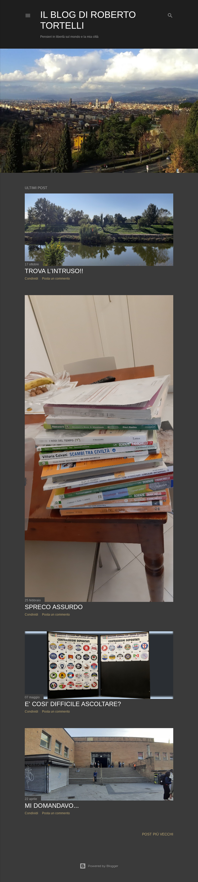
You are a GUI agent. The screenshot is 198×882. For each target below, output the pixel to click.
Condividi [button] (31, 278)
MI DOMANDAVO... (52, 805)
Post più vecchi (157, 834)
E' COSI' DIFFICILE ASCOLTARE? (73, 703)
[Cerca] (170, 14)
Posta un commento (56, 278)
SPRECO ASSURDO (54, 606)
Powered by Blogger (103, 866)
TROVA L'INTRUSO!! (54, 270)
